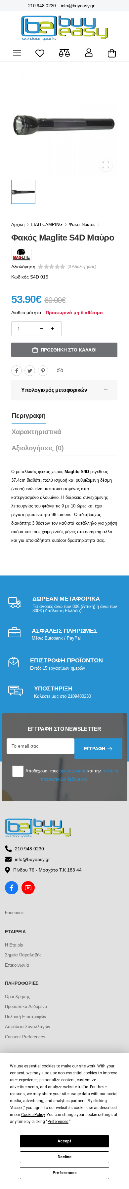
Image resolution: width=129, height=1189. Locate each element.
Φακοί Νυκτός (82, 224)
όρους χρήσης (73, 770)
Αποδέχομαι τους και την (71, 774)
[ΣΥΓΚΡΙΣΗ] (60, 370)
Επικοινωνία (17, 965)
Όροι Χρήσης (17, 996)
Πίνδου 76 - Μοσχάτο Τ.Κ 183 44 (47, 870)
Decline (64, 1157)
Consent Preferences (25, 1036)
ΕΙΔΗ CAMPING (47, 224)
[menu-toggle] (17, 53)
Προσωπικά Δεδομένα (26, 1006)
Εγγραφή (94, 748)
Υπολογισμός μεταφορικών (54, 390)
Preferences (65, 1172)
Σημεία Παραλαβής (23, 954)
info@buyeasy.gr (78, 5)
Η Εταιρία (14, 945)
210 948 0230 (42, 5)
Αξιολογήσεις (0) (38, 448)
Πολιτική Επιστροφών (25, 1016)
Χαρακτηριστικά (36, 431)
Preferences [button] (58, 1121)
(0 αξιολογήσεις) (81, 267)
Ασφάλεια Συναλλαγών (27, 1026)
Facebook (14, 912)
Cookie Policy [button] (33, 1114)
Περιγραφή (29, 415)
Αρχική (17, 224)
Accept (64, 1141)
